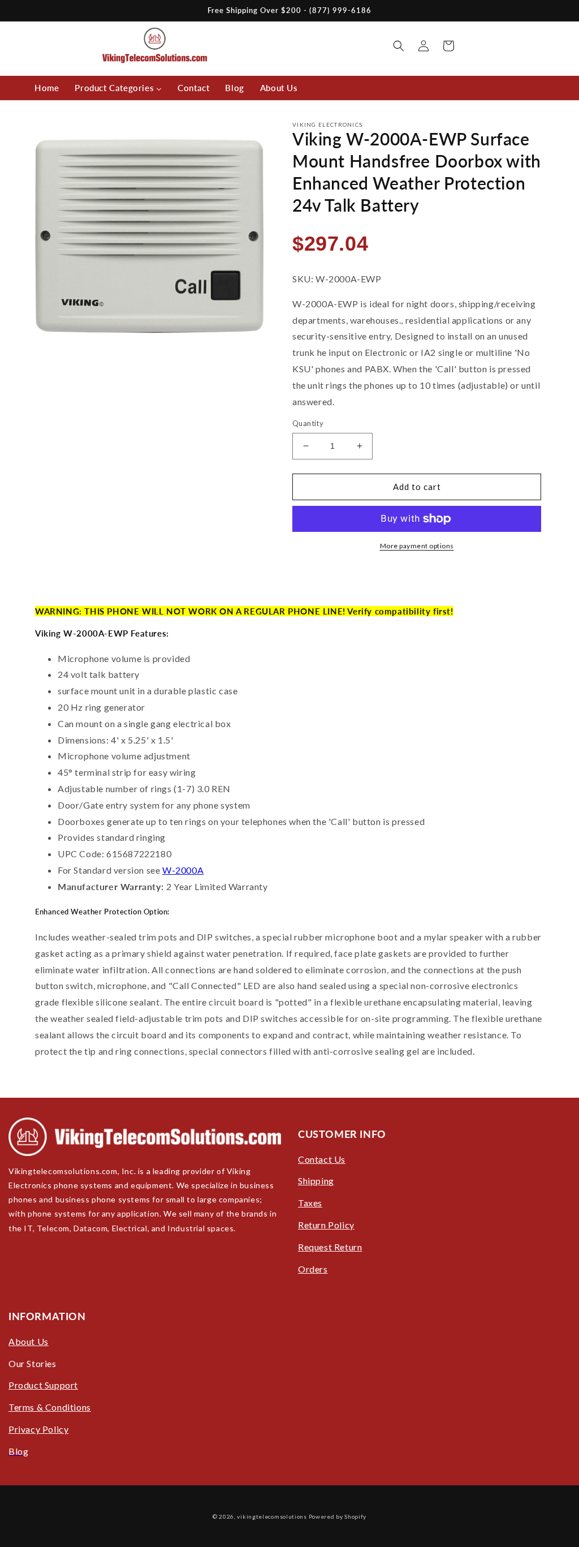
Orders (313, 1269)
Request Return (330, 1246)
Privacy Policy (38, 1429)
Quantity (307, 423)
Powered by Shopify (338, 1516)
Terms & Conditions (49, 1407)
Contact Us (321, 1159)
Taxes (310, 1202)
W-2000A (183, 870)
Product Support (43, 1385)
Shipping (316, 1180)
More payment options (417, 546)
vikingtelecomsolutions (271, 1516)
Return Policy (326, 1224)
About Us (28, 1341)
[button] (398, 45)
